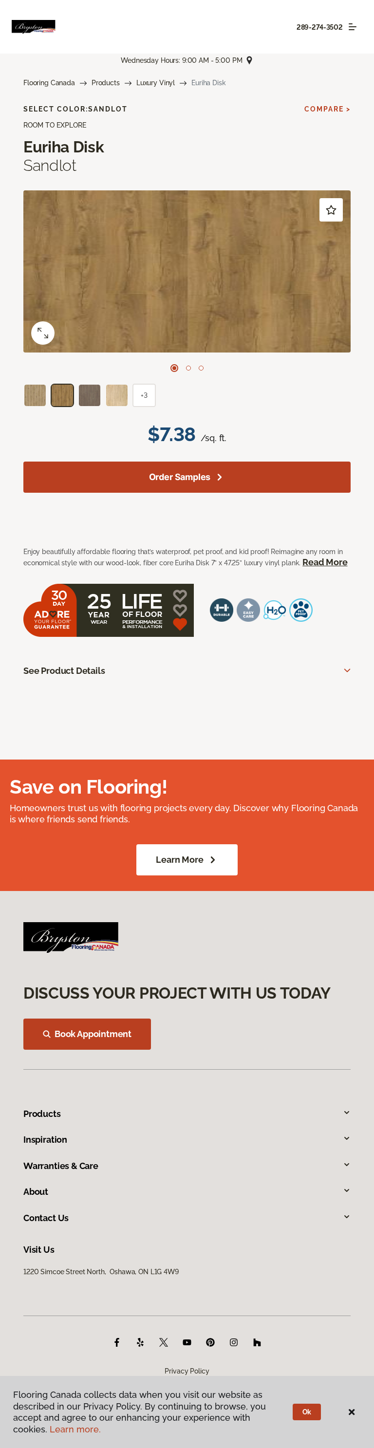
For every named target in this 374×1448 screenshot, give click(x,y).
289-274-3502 (320, 27)
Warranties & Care (60, 1166)
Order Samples (180, 477)
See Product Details (64, 671)
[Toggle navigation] (352, 27)
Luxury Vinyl (155, 83)
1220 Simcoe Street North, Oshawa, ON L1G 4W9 (101, 1272)
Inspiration (45, 1139)
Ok (307, 1412)
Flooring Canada (49, 83)
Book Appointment (93, 1034)
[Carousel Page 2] (188, 368)
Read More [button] (324, 562)
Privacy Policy (187, 1371)
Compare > (327, 109)
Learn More (179, 859)
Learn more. (75, 1429)
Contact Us (46, 1218)
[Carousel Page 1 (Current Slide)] (174, 368)
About (35, 1192)
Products (106, 83)
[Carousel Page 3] (201, 368)
